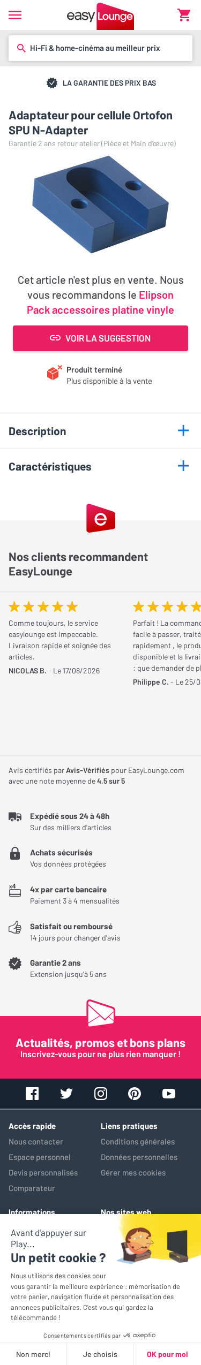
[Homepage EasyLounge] (100, 15)
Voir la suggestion (108, 337)
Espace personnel (40, 1157)
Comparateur (32, 1188)
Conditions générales (138, 1141)
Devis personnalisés (43, 1172)
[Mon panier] (183, 15)
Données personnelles (139, 1157)
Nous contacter (36, 1141)
